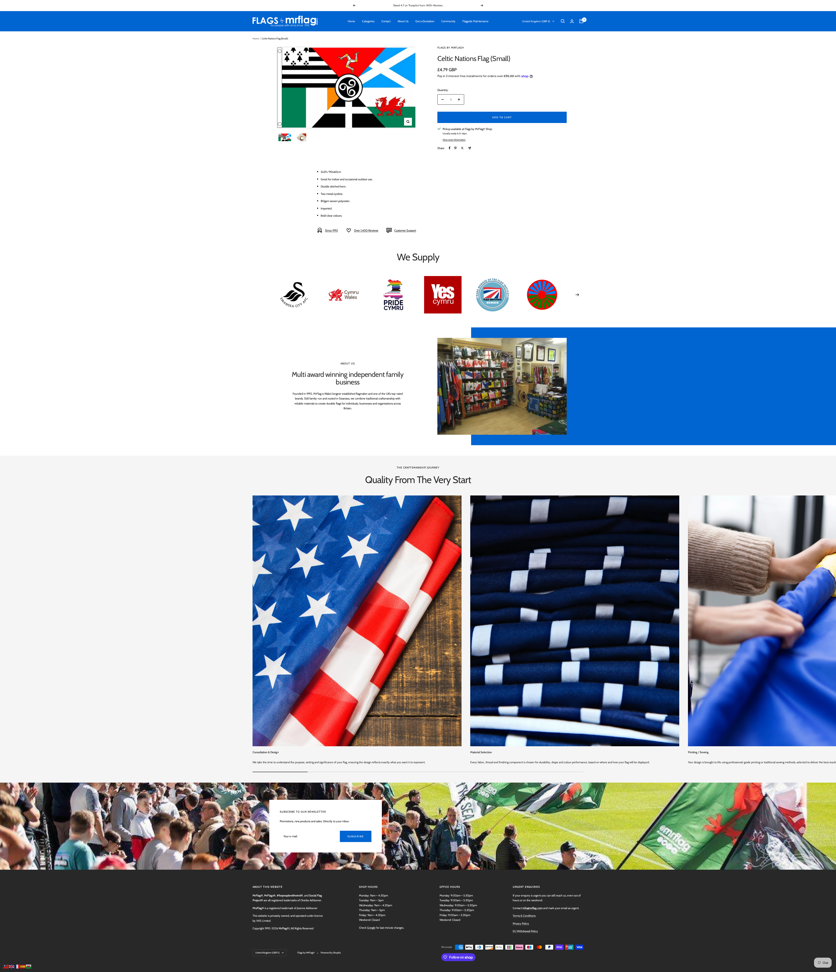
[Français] (17, 966)
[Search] (563, 21)
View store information (454, 139)
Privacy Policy (521, 923)
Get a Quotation (424, 21)
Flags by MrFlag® (450, 47)
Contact (386, 21)
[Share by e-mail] (469, 148)
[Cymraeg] (29, 966)
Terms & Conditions (524, 915)
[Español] (23, 966)
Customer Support (405, 230)
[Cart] (581, 21)
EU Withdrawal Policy (525, 931)
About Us (403, 21)
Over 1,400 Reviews (366, 230)
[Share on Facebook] (449, 148)
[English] (12, 966)
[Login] (572, 21)
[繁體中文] (6, 966)
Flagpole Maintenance (475, 21)
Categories (368, 21)
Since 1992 (331, 230)
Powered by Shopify (331, 952)
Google (371, 927)
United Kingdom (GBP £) (536, 21)
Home (351, 21)
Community (448, 21)
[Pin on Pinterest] (455, 148)
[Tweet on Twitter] (462, 148)
